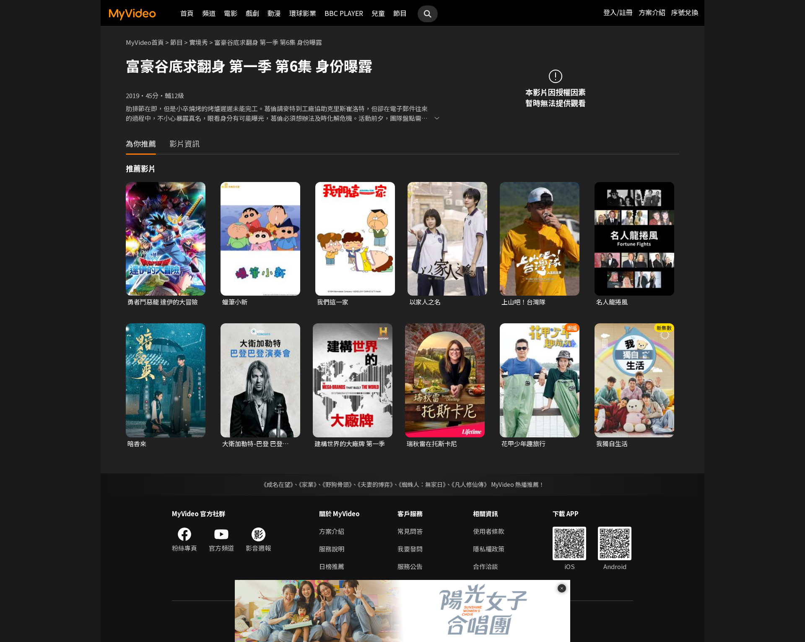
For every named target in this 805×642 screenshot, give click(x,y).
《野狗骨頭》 (337, 484)
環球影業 (302, 13)
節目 (400, 13)
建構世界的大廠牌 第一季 (349, 443)
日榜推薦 (331, 566)
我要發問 (410, 548)
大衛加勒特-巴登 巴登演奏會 (258, 443)
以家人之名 (425, 301)
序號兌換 (684, 12)
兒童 (378, 13)
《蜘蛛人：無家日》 (422, 484)
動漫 (274, 13)
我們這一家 (332, 301)
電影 (230, 13)
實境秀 (198, 42)
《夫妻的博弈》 (375, 484)
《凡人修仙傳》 (471, 484)
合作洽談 (485, 566)
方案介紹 (652, 12)
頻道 (209, 13)
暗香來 (136, 443)
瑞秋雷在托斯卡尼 (432, 443)
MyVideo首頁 (145, 42)
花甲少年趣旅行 (523, 443)
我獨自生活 (612, 443)
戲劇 (252, 13)
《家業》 (308, 484)
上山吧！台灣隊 (523, 301)
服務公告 (410, 566)
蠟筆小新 (234, 301)
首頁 (187, 13)
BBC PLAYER (344, 13)
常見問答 (410, 531)
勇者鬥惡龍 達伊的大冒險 (162, 301)
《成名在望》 (277, 484)
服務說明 (331, 548)
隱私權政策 (488, 548)
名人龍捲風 (612, 301)
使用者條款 (488, 531)
